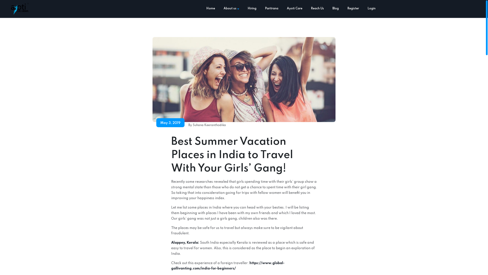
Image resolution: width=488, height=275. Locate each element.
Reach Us (317, 8)
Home (210, 8)
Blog (335, 8)
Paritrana (271, 8)
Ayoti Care (294, 8)
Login (372, 8)
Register (353, 8)
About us (230, 8)
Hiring (252, 8)
